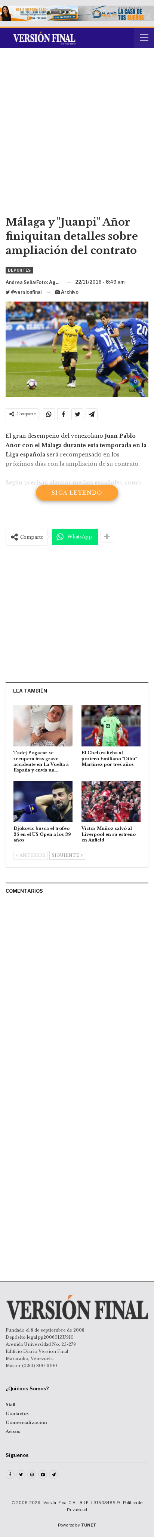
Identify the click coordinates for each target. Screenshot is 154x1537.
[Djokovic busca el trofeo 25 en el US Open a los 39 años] (43, 801)
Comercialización (26, 1422)
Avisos (13, 1431)
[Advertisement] (77, 134)
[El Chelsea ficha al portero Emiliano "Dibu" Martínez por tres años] (111, 726)
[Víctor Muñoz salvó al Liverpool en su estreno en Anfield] (111, 801)
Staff (11, 1404)
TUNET (88, 1525)
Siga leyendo (77, 492)
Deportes (19, 270)
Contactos (17, 1413)
